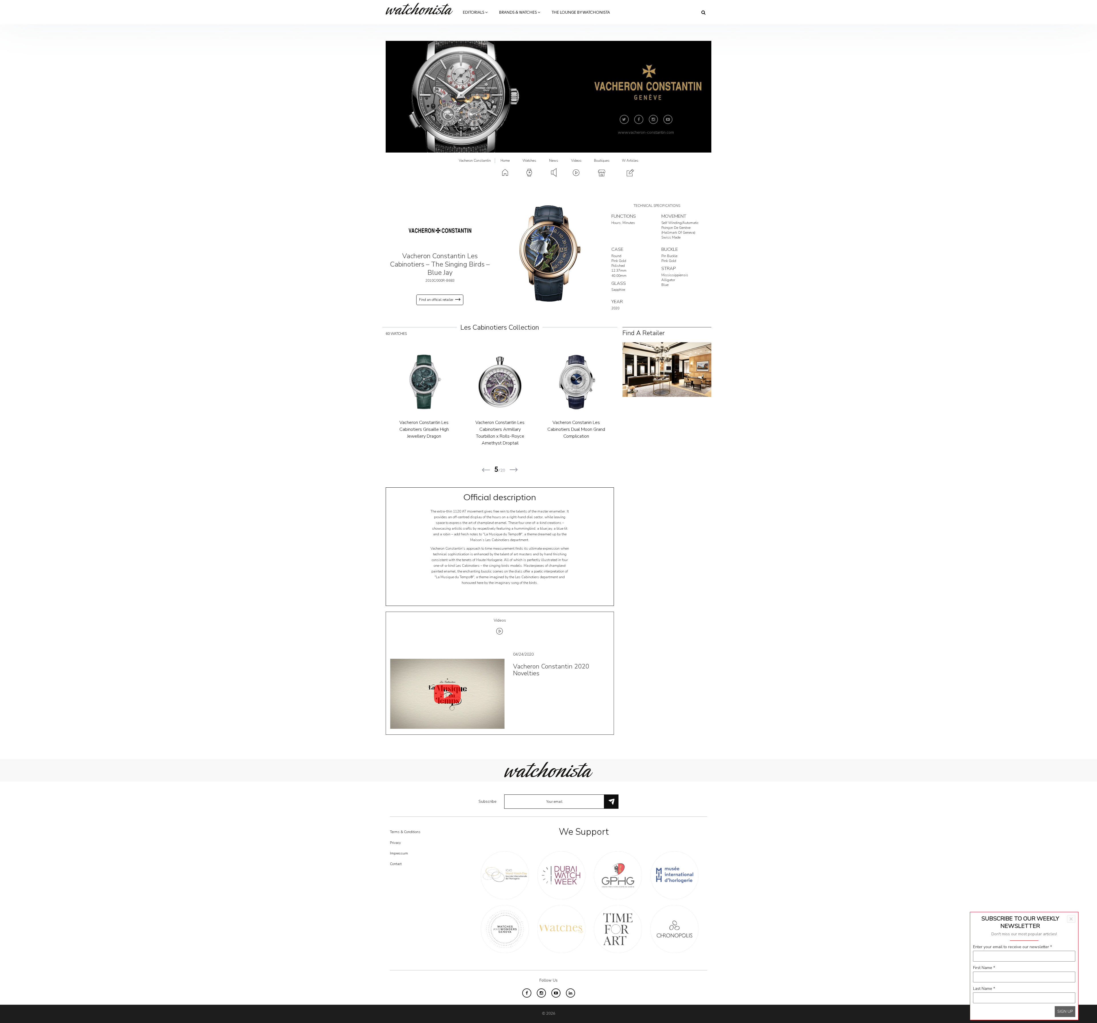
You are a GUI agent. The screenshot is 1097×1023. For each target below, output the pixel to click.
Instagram (653, 119)
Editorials (474, 13)
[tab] (500, 627)
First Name (984, 967)
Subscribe (488, 801)
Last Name (984, 988)
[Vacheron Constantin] (440, 230)
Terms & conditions (405, 832)
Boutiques (602, 160)
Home (505, 160)
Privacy (395, 842)
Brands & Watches (518, 13)
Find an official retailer (436, 299)
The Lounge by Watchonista (581, 13)
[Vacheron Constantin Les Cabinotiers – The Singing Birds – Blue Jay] (548, 253)
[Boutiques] (666, 369)
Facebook (638, 119)
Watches (529, 160)
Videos (576, 160)
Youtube (667, 119)
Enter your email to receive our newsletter (1012, 947)
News (553, 160)
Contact (396, 864)
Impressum (399, 853)
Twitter (624, 119)
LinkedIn (570, 993)
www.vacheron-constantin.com (646, 132)
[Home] (421, 9)
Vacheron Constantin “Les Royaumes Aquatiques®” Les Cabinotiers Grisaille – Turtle (576, 429)
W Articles (630, 160)
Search (703, 12)
